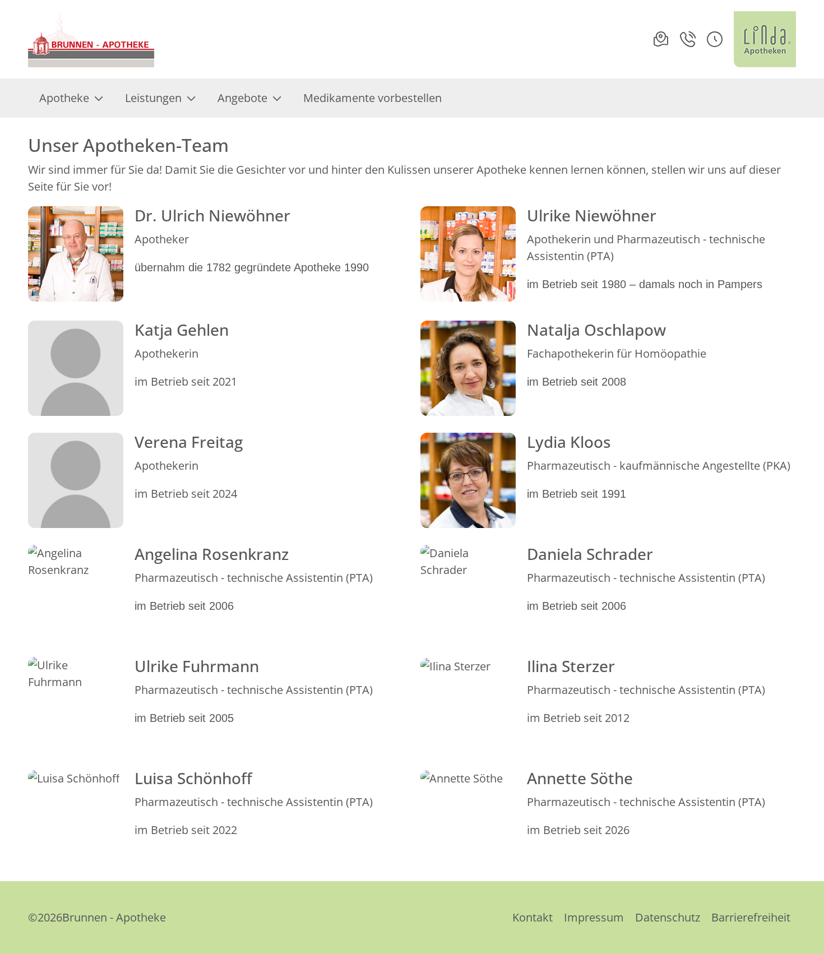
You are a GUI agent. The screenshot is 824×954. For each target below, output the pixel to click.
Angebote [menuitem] (242, 97)
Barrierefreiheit (750, 917)
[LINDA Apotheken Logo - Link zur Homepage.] (765, 39)
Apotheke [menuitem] (64, 97)
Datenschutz (667, 917)
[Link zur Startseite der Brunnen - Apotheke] (91, 39)
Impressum (594, 917)
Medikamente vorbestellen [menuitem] (372, 97)
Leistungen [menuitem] (153, 97)
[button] (715, 39)
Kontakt (532, 917)
